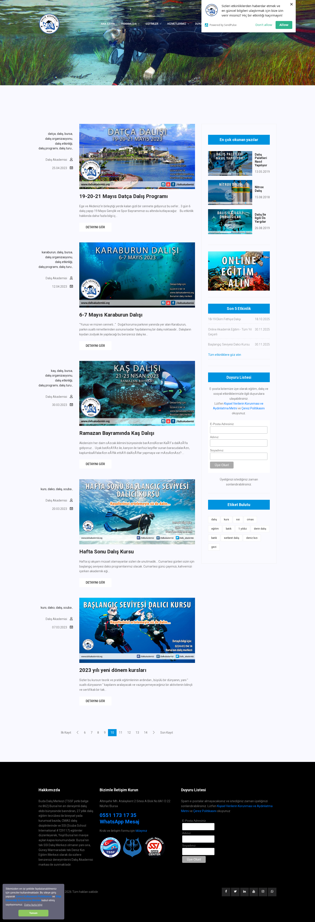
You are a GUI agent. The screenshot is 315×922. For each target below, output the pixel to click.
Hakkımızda (129, 23)
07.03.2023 (59, 627)
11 (120, 732)
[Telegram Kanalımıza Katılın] (91, 4)
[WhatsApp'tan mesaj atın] (84, 4)
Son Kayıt (166, 732)
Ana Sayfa (108, 23)
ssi (238, 519)
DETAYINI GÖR (95, 227)
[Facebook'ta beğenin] (39, 4)
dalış (60, 133)
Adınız (214, 437)
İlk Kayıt (66, 732)
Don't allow (263, 25)
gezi (213, 546)
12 (129, 732)
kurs (43, 489)
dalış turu (65, 148)
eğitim (215, 528)
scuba (67, 489)
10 (112, 732)
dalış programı (48, 148)
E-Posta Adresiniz (222, 424)
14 (145, 732)
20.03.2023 (59, 509)
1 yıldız (242, 528)
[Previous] (78, 732)
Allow (283, 25)
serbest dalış (231, 537)
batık (228, 528)
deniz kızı (252, 537)
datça (52, 133)
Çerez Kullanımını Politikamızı (34, 896)
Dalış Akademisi (56, 159)
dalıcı (51, 489)
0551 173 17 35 (118, 815)
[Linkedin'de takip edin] (54, 4)
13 (137, 732)
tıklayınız (141, 830)
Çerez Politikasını (253, 408)
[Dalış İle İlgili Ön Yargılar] (230, 221)
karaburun (49, 252)
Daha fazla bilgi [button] (33, 904)
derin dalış (260, 528)
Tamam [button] (33, 913)
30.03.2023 (59, 405)
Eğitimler (152, 23)
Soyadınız (217, 450)
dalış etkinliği (63, 143)
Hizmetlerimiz (176, 23)
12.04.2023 (59, 286)
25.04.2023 (59, 168)
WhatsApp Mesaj (119, 822)
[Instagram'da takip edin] (76, 4)
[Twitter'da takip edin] (46, 4)
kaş (53, 370)
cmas (250, 519)
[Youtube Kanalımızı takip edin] (61, 4)
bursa (68, 133)
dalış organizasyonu (58, 138)
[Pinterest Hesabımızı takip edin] (69, 4)
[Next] (154, 732)
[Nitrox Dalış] (230, 192)
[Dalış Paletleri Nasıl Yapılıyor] (230, 163)
